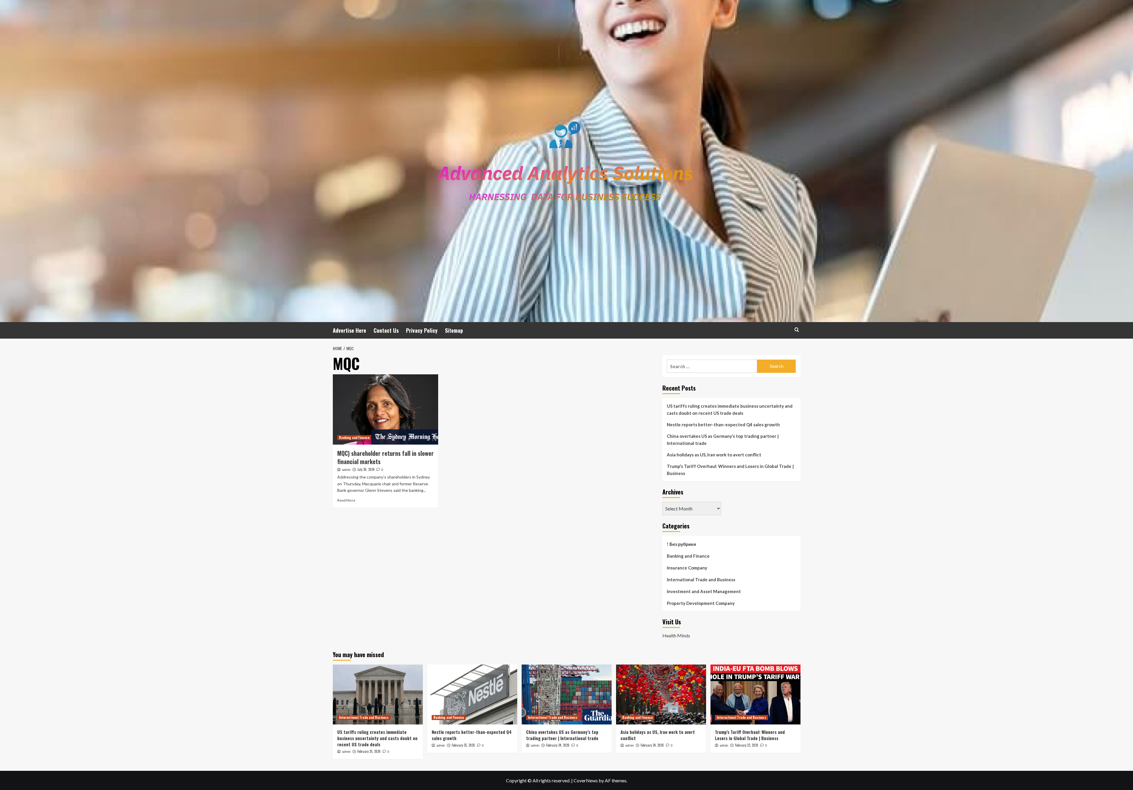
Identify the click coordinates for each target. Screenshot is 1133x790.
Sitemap (454, 330)
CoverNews (586, 780)
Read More (346, 500)
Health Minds (676, 635)
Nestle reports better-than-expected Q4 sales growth (723, 424)
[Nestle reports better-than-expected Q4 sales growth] (472, 694)
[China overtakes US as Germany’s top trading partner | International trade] (567, 694)
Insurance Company (687, 567)
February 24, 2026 (557, 745)
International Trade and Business (701, 579)
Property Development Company (701, 603)
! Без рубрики (681, 544)
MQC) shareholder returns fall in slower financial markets (385, 457)
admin (346, 469)
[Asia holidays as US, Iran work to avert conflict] (661, 694)
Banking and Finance (354, 437)
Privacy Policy (422, 330)
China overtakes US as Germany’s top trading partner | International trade (723, 439)
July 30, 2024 (365, 469)
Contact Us (386, 330)
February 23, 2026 (746, 745)
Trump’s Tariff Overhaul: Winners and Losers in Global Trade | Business (730, 469)
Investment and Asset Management (704, 591)
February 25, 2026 (369, 751)
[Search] (796, 329)
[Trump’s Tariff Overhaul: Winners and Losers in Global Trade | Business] (755, 694)
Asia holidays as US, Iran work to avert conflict (714, 454)
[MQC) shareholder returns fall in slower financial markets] (385, 409)
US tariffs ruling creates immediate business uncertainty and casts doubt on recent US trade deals (730, 409)
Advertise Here (349, 330)
